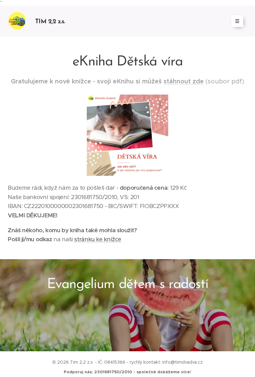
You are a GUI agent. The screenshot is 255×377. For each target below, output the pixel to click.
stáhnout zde (184, 81)
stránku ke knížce (97, 239)
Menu (237, 21)
